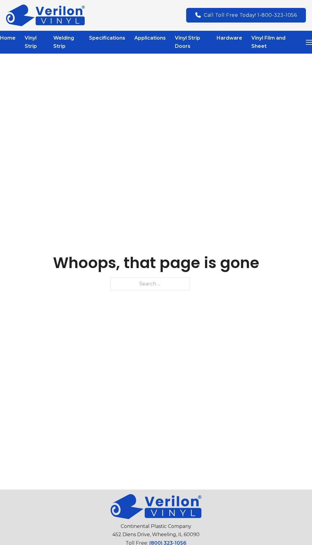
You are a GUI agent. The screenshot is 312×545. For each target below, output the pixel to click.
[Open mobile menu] (309, 42)
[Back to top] (295, 528)
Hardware (229, 38)
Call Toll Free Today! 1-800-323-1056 (250, 15)
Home (8, 38)
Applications (150, 38)
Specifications (107, 38)
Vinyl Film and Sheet (268, 42)
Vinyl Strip (31, 42)
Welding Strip (63, 42)
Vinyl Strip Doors (187, 42)
